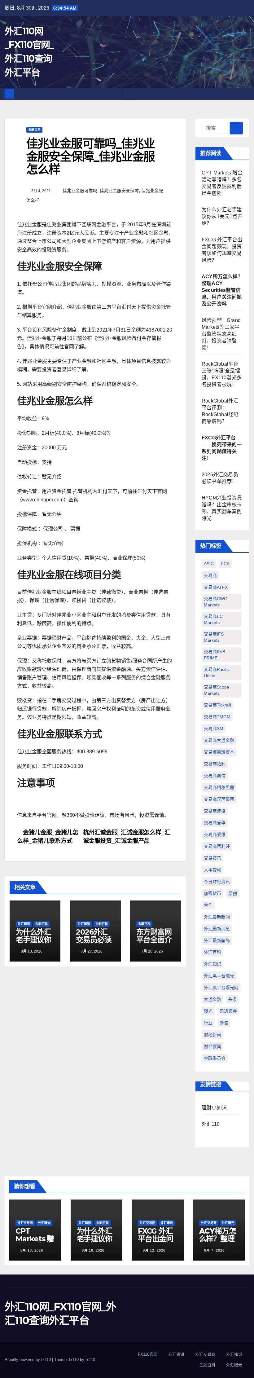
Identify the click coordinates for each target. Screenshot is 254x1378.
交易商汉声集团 (219, 799)
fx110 (90, 1359)
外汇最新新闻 (217, 916)
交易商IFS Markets (214, 637)
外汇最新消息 (217, 928)
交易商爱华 (215, 822)
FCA (225, 563)
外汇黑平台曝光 (219, 975)
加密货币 (212, 893)
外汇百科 (212, 952)
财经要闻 (212, 1046)
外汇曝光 (44, 1223)
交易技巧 (212, 858)
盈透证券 (228, 1011)
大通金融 (212, 999)
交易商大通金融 (219, 740)
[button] (245, 93)
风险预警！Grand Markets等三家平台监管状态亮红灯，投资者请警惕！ (221, 334)
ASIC (209, 563)
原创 (232, 893)
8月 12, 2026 (154, 1250)
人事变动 (212, 869)
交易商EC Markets (213, 619)
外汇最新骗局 (217, 940)
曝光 (208, 1011)
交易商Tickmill (217, 704)
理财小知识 (214, 1107)
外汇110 (211, 1124)
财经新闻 (212, 1034)
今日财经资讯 (217, 881)
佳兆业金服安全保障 (119, 190)
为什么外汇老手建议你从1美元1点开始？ (33, 943)
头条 (232, 999)
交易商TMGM (217, 716)
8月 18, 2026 (31, 1250)
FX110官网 (147, 1354)
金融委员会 (215, 1058)
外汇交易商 (25, 1223)
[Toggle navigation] (128, 94)
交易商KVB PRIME (214, 654)
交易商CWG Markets (215, 601)
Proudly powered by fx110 (28, 1359)
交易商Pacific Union (217, 672)
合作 (208, 905)
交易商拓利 (215, 763)
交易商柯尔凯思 (219, 787)
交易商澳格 (215, 810)
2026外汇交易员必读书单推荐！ (93, 939)
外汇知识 (24, 924)
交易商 (210, 575)
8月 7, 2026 (214, 1250)
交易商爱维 (215, 834)
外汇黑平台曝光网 (221, 987)
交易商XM (213, 728)
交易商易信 (215, 775)
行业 (208, 1022)
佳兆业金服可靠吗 (80, 190)
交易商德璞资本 (219, 752)
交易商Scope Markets (216, 690)
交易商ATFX (216, 587)
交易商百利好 (217, 846)
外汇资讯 (176, 1354)
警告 (224, 1022)
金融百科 (34, 129)
